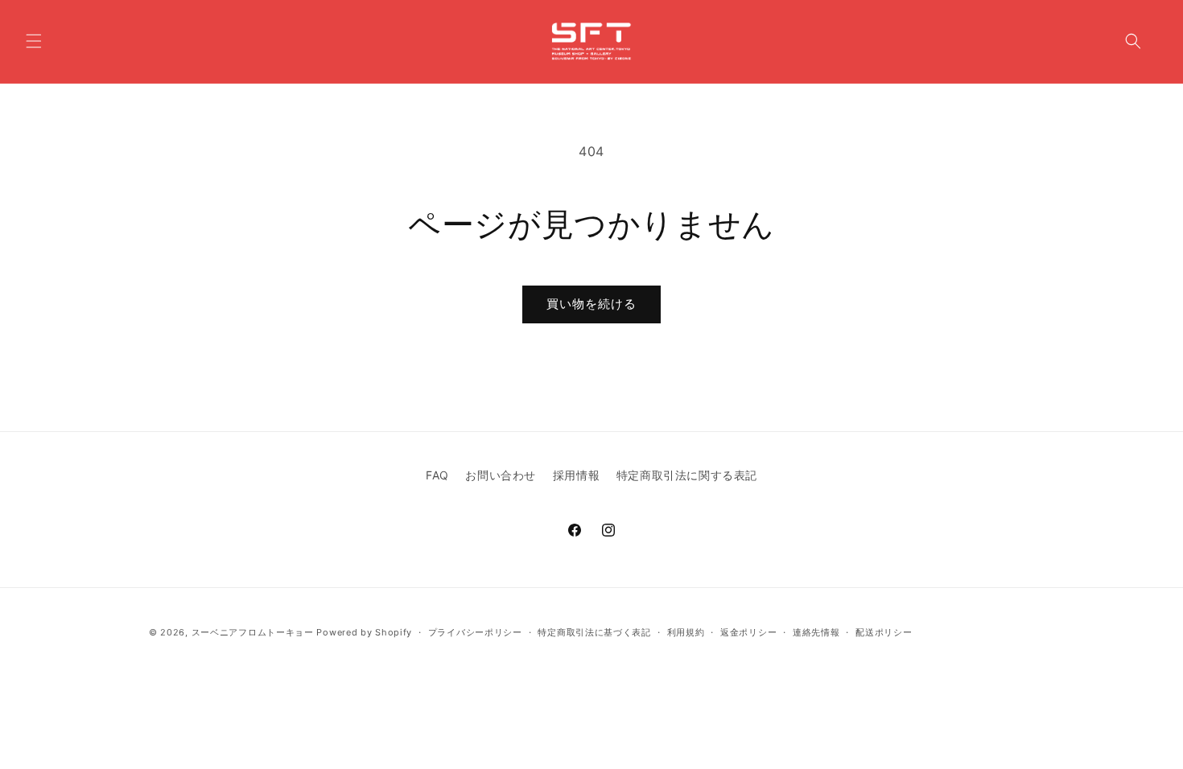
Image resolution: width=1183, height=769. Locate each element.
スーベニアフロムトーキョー (254, 632)
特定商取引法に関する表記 (686, 475)
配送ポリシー (883, 632)
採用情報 (576, 475)
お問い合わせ (500, 475)
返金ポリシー (748, 632)
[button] (34, 41)
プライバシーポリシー (475, 632)
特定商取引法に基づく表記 (594, 632)
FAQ (437, 475)
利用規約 (686, 632)
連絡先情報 (816, 632)
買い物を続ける (591, 303)
